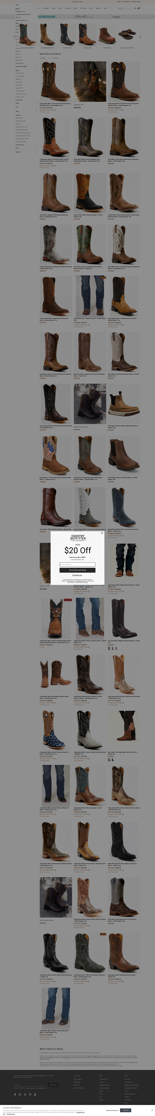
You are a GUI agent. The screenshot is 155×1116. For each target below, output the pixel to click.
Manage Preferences (112, 1110)
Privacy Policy (11, 1114)
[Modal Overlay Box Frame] (77, 558)
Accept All (126, 1110)
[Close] (152, 1110)
